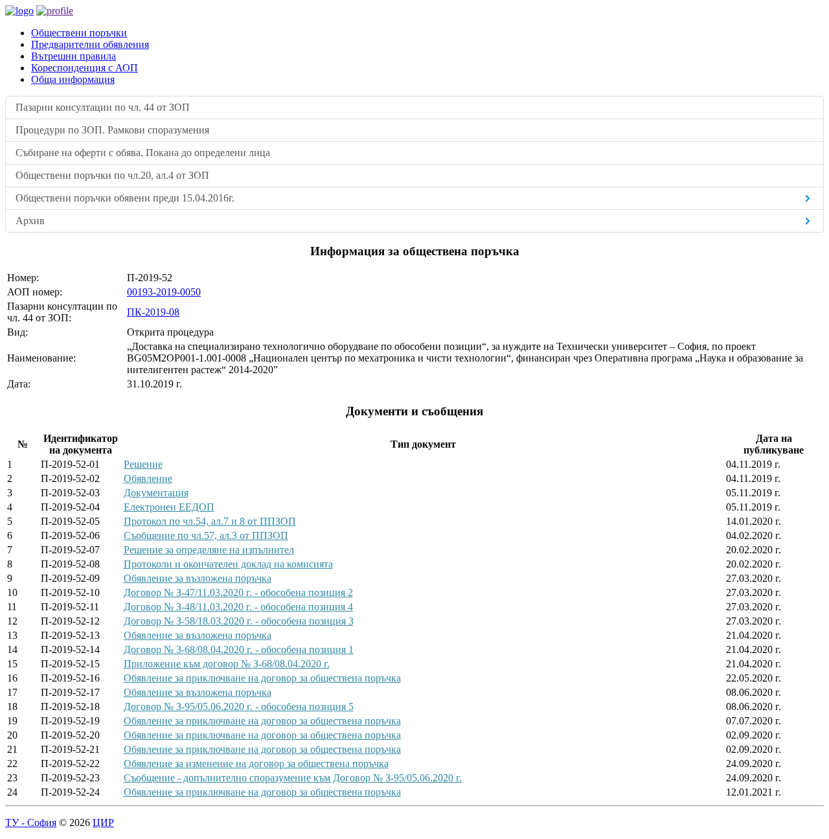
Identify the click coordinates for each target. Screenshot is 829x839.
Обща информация (73, 79)
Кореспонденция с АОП (84, 67)
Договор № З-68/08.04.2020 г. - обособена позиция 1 (239, 649)
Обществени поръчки (79, 32)
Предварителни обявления (90, 44)
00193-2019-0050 (164, 291)
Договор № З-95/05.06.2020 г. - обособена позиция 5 (239, 706)
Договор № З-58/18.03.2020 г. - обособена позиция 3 (239, 620)
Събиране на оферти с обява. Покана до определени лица (143, 152)
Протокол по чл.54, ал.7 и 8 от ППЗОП (210, 521)
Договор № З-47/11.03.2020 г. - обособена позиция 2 (238, 592)
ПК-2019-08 (153, 311)
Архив (30, 220)
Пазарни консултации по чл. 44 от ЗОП (103, 107)
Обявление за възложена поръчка (197, 578)
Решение (143, 464)
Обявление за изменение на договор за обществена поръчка (256, 763)
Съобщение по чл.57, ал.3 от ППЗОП (206, 535)
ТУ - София (30, 822)
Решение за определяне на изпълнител (209, 549)
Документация (156, 492)
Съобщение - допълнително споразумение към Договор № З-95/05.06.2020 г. (293, 777)
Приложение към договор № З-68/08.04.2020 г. (227, 663)
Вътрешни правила (73, 56)
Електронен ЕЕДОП (169, 506)
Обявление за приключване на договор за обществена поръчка (262, 678)
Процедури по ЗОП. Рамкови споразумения (112, 129)
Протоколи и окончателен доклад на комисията (228, 563)
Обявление (148, 478)
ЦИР (103, 822)
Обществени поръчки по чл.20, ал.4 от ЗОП (112, 175)
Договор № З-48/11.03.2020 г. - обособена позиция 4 (238, 606)
